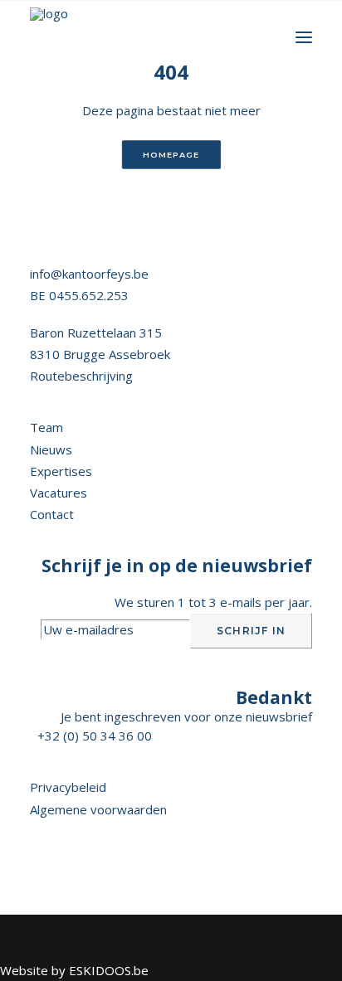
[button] (304, 37)
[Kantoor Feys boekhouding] (49, 37)
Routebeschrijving (81, 375)
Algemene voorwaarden (98, 809)
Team (46, 427)
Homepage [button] (171, 155)
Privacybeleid (68, 787)
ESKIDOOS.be (109, 970)
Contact (52, 514)
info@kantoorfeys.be (89, 273)
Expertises (61, 471)
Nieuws (51, 449)
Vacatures (58, 492)
